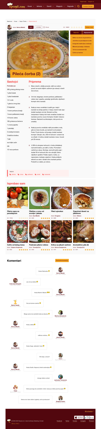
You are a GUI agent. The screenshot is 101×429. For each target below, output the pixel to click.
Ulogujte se (91, 1)
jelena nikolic (60, 337)
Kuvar (30, 6)
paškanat (30, 174)
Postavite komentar (62, 260)
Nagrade (70, 6)
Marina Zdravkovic (60, 316)
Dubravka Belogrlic (15, 284)
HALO (17, 423)
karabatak (47, 174)
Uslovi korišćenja (29, 421)
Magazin (59, 6)
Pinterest (91, 421)
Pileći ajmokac (61, 203)
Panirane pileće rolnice (39, 235)
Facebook (59, 421)
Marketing (36, 421)
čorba (21, 174)
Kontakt (41, 421)
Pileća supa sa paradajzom (17, 203)
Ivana (60, 358)
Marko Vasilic (15, 305)
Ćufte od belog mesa (17, 235)
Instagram (83, 421)
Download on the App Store (79, 417)
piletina (14, 174)
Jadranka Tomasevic (60, 380)
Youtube (75, 421)
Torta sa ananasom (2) (79, 49)
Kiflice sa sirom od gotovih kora (82, 37)
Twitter (67, 421)
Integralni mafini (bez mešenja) (82, 43)
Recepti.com (16, 6)
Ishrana (39, 6)
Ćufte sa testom (78, 52)
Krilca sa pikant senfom (61, 235)
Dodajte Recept (88, 6)
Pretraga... (78, 6)
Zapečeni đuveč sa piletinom (83, 203)
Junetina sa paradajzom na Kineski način (82, 40)
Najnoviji (76, 32)
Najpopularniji (88, 32)
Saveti (49, 6)
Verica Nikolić (21, 27)
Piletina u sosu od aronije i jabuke (39, 203)
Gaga (15, 390)
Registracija (83, 1)
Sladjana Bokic (60, 401)
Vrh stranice (89, 411)
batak (38, 174)
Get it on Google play (89, 417)
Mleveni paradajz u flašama (81, 46)
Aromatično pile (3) (83, 235)
